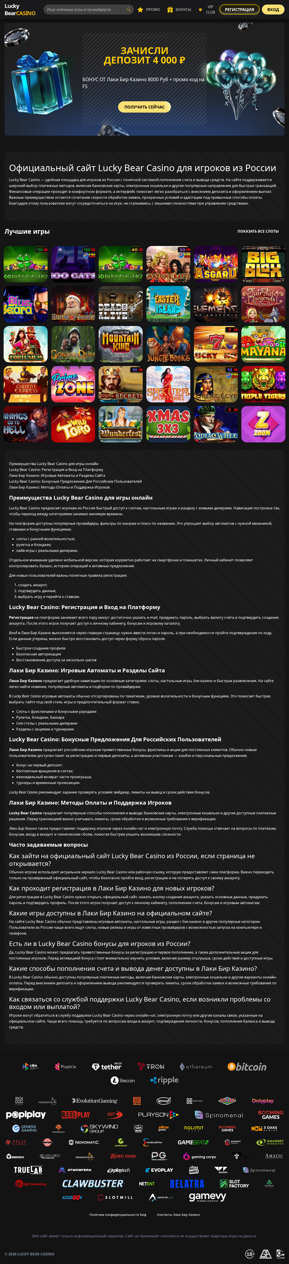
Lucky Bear (20, 9)
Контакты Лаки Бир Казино (178, 1214)
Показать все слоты (258, 231)
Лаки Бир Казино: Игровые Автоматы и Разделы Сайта (57, 475)
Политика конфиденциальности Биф (117, 1214)
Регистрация (239, 9)
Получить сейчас (144, 107)
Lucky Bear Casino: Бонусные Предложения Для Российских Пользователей (75, 481)
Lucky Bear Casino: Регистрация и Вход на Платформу (56, 469)
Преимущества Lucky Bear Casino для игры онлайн (53, 463)
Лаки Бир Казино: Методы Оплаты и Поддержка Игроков (59, 487)
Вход (273, 9)
